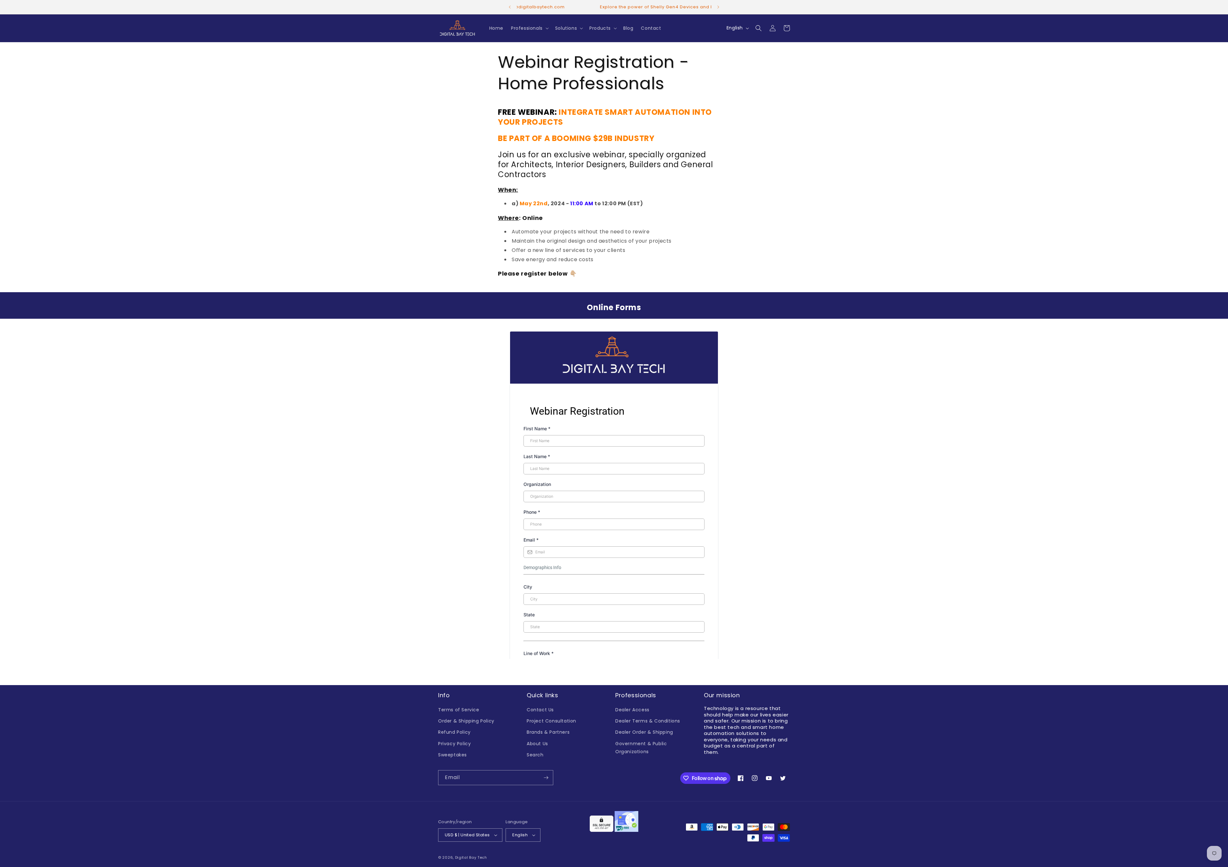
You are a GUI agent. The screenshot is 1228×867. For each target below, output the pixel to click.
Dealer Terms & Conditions (647, 721)
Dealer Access (632, 710)
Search (535, 755)
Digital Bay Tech (471, 857)
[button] (529, 28)
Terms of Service (458, 710)
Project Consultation (551, 721)
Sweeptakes (452, 755)
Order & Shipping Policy (466, 721)
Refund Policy (454, 732)
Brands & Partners (548, 732)
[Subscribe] (546, 777)
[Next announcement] (718, 7)
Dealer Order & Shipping (644, 732)
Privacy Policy (454, 743)
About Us (537, 743)
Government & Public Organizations (641, 747)
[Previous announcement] (510, 7)
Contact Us (540, 710)
